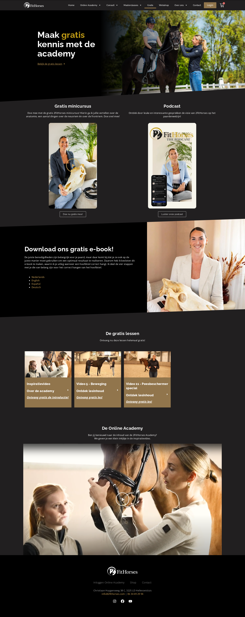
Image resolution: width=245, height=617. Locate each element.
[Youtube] (130, 601)
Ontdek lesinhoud (90, 391)
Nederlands (38, 277)
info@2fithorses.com (113, 593)
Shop (133, 582)
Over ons (179, 5)
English (36, 280)
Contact (197, 5)
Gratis (150, 5)
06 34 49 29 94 (135, 593)
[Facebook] (122, 601)
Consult (110, 5)
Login (210, 5)
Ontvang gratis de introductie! (48, 397)
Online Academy (88, 5)
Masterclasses (131, 5)
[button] (73, 165)
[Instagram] (114, 601)
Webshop (164, 5)
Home (71, 5)
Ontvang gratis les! (89, 397)
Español (36, 283)
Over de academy (40, 391)
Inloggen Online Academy (108, 582)
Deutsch (36, 287)
